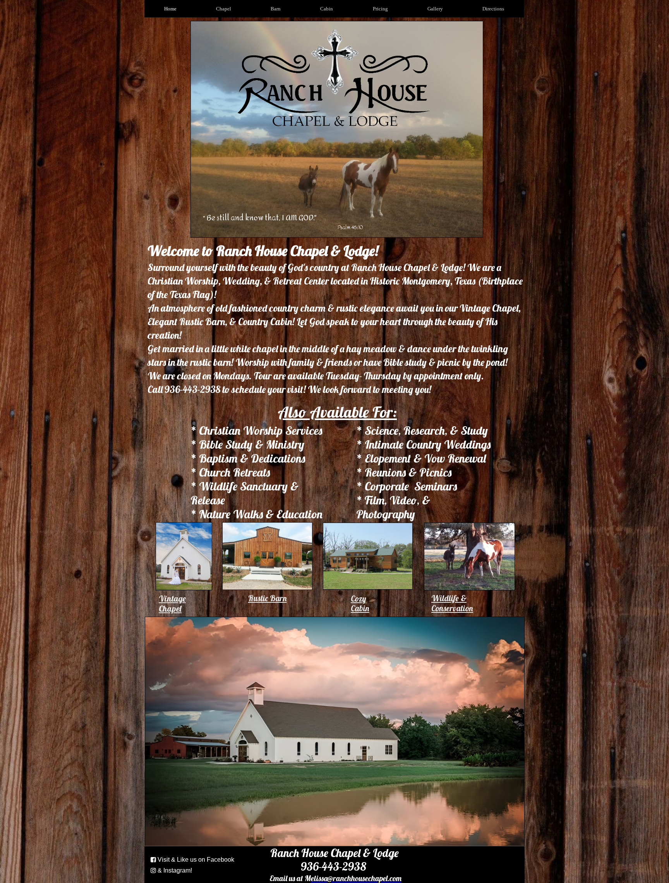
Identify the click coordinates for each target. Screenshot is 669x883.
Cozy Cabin (360, 603)
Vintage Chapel (172, 603)
